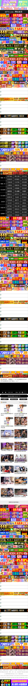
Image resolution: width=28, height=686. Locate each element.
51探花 (24, 200)
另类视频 (24, 185)
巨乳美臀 (24, 182)
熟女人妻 (17, 206)
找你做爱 (24, 188)
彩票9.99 (9, 197)
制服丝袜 (17, 185)
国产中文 (9, 212)
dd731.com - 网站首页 (13, 12)
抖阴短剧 (17, 215)
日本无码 (24, 176)
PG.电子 (23, 399)
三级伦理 (9, 182)
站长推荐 (3, 189)
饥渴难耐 (17, 188)
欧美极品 (17, 179)
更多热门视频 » (23, 402)
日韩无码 (24, 215)
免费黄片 (24, 206)
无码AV (3, 201)
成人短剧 (24, 212)
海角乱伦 (17, 209)
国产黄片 (9, 206)
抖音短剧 (9, 200)
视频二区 (3, 183)
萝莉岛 (24, 203)
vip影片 (5, 399)
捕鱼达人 (9, 194)
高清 (17, 392)
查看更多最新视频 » (14, 502)
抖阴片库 (3, 207)
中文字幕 (17, 182)
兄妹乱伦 (17, 212)
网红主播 (17, 176)
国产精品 (9, 176)
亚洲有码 (9, 179)
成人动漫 (24, 179)
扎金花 (17, 197)
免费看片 (3, 213)
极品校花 (9, 215)
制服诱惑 (24, 209)
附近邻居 (9, 188)
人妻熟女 (9, 185)
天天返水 (24, 197)
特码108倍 (14, 399)
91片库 (10, 203)
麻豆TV (17, 200)
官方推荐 (3, 195)
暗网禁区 (9, 209)
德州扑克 (24, 194)
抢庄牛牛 (17, 194)
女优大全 (17, 203)
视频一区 (3, 177)
